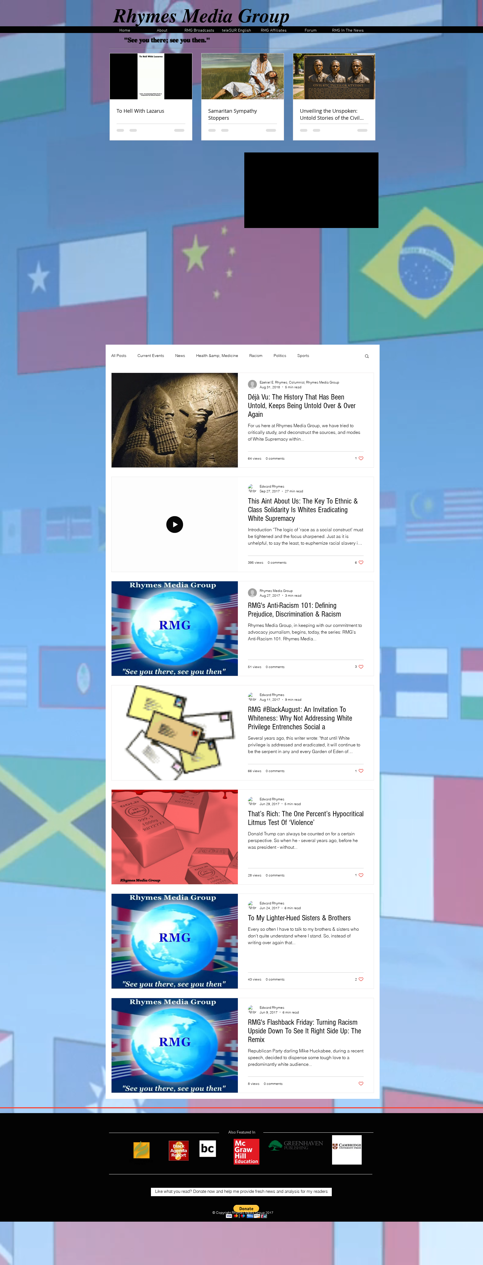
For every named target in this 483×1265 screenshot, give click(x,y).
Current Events (151, 355)
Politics (280, 355)
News (180, 355)
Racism (255, 355)
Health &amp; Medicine (217, 355)
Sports (303, 355)
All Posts (118, 355)
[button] (367, 356)
